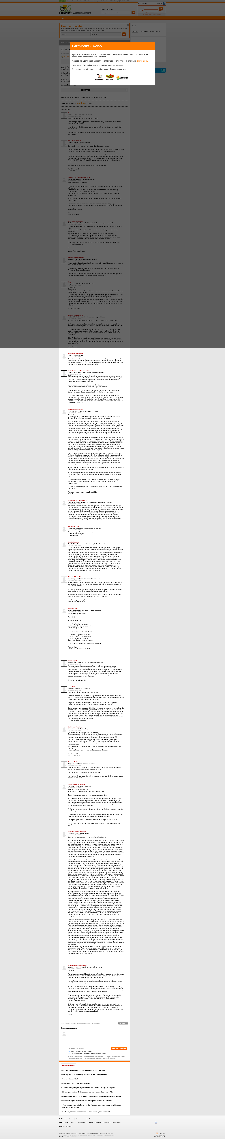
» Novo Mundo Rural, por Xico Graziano (75, 1083)
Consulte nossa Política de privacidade (68, 1136)
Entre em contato (80, 1119)
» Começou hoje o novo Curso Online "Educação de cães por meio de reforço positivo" (91, 1096)
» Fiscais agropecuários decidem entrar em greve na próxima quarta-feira (87, 1092)
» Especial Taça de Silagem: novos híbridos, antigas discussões (83, 1070)
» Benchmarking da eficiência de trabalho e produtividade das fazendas (86, 1100)
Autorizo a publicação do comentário (81, 1051)
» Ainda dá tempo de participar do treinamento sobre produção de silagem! (88, 1087)
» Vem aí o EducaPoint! (69, 1079)
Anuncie (71, 1119)
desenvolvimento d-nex (159, 1136)
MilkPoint (73, 1122)
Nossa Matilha (107, 1122)
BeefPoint (68, 1126)
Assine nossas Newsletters (94, 1119)
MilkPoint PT (82, 1122)
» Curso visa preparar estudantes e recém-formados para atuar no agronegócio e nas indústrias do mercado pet (91, 1106)
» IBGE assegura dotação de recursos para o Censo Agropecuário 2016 (86, 1111)
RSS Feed (162, 1133)
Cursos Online (117, 1122)
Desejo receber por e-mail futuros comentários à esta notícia (88, 1053)
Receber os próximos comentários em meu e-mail (123, 1023)
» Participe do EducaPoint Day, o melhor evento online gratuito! (84, 1074)
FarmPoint (98, 1122)
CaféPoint (90, 1122)
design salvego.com (160, 1135)
